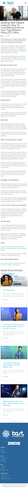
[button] (25, 3)
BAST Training (13, 485)
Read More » (5, 299)
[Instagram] (12, 443)
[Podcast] (18, 443)
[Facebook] (9, 443)
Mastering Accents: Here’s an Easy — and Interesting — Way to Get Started (14, 403)
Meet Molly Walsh (9, 290)
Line (10, 75)
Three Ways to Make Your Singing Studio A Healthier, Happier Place (11, 365)
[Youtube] (15, 443)
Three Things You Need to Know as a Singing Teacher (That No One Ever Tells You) (13, 326)
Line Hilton (19, 58)
